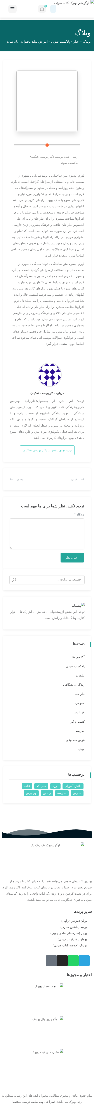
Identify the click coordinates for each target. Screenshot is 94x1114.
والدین (47, 793)
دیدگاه (79, 514)
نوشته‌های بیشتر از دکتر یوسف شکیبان (47, 450)
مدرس (77, 793)
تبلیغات (80, 675)
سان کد (41, 786)
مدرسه (80, 730)
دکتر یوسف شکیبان (42, 156)
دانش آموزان (73, 786)
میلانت (17, 1101)
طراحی (80, 694)
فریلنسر (79, 712)
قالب (27, 786)
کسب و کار (77, 721)
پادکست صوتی (69, 163)
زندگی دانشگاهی (74, 684)
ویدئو (81, 749)
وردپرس (31, 793)
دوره (55, 786)
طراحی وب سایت (42, 1101)
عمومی (80, 703)
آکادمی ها (78, 657)
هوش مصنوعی (75, 740)
